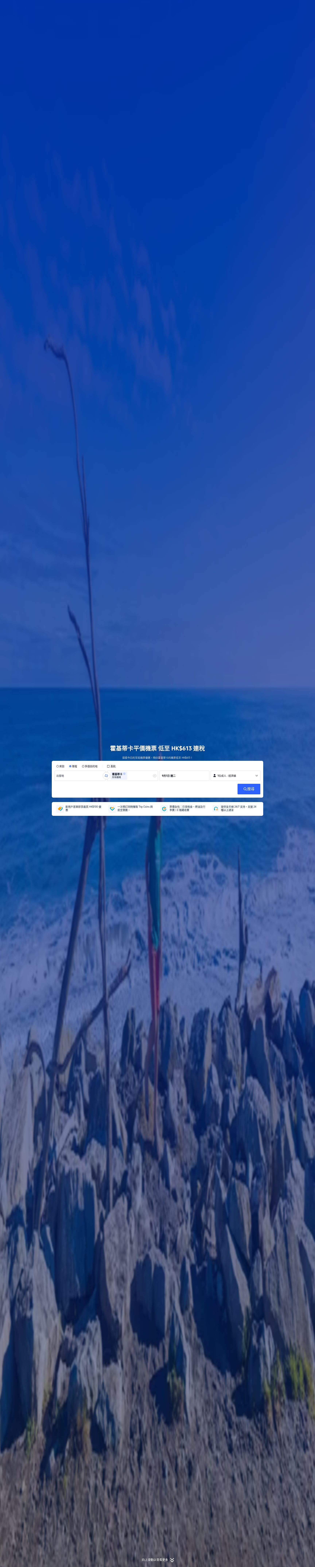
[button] (290, 6)
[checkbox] (111, 766)
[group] (80, 776)
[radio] (60, 766)
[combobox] (61, 776)
